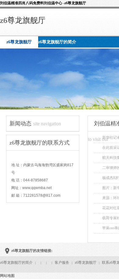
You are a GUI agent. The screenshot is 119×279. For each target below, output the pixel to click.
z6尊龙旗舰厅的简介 (16, 262)
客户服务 (62, 262)
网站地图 (7, 276)
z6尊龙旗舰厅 (22, 20)
